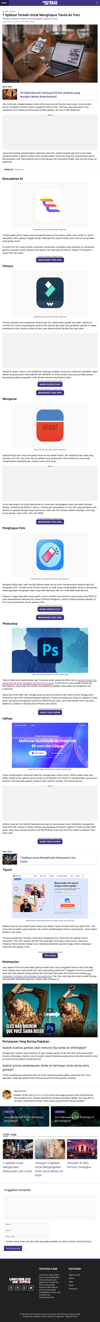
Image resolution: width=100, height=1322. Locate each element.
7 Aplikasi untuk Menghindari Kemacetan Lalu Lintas (17, 1167)
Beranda (5, 11)
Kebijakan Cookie (39, 1316)
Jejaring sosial (74, 1275)
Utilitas (71, 1278)
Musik (71, 1285)
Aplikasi (12, 11)
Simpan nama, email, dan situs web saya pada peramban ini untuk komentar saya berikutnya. (49, 1241)
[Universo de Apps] (50, 3)
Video (71, 1282)
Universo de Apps (41, 1095)
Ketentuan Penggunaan (55, 1316)
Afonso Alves (20, 1091)
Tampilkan (19, 170)
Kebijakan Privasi (71, 1316)
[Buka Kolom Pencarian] (97, 3)
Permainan (73, 1289)
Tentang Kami (27, 1316)
